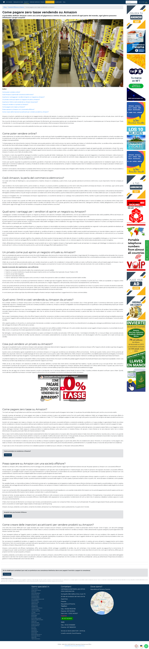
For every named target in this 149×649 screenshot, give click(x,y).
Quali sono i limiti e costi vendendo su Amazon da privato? (20, 102)
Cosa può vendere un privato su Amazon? (15, 104)
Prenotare (7, 574)
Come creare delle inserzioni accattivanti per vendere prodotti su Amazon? (25, 112)
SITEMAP (67, 645)
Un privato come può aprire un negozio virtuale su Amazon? (21, 99)
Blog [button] (26, 2)
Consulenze (50, 2)
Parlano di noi (18, 2)
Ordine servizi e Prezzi (37, 2)
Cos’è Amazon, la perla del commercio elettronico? (18, 94)
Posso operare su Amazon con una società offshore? (18, 109)
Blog (5, 7)
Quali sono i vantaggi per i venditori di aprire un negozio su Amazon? (23, 97)
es (143, 2)
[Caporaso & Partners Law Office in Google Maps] (102, 603)
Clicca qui (8, 455)
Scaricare (58, 2)
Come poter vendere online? (11, 92)
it (146, 2)
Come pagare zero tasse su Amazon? (13, 107)
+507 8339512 (67, 618)
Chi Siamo (9, 2)
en (140, 2)
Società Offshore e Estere (16, 7)
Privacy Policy (73, 645)
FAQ (64, 2)
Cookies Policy (81, 645)
